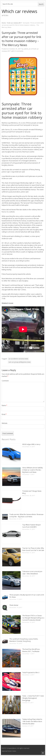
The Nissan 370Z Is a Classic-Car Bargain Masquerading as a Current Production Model (33, 618)
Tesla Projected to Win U (30, 672)
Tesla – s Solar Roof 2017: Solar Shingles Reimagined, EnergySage (33, 698)
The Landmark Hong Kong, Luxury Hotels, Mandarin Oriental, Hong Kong (23, 640)
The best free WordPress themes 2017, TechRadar (31, 650)
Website (4, 423)
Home (4, 23)
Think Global (13, 605)
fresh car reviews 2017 (14, 23)
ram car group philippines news (19, 362)
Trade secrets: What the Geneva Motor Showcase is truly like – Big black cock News (26, 515)
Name (4, 405)
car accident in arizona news (18, 359)
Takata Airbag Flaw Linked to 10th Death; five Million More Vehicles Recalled (32, 721)
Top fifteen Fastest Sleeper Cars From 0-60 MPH (31, 526)
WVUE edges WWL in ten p (31, 444)
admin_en (27, 49)
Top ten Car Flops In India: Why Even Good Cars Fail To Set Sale (33, 549)
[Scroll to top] (43, 753)
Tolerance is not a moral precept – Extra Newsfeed (32, 572)
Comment (5, 381)
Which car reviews (19, 11)
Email (4, 414)
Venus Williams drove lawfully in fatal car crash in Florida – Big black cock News (32, 470)
